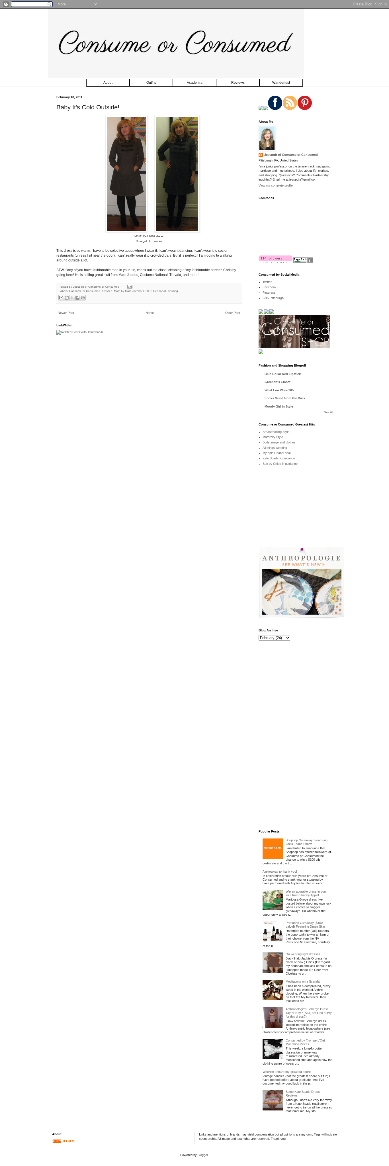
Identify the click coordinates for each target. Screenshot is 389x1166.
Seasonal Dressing (165, 290)
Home (150, 312)
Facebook (270, 287)
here (69, 275)
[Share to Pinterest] (83, 297)
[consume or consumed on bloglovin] (275, 262)
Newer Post (66, 312)
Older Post (232, 312)
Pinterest (269, 292)
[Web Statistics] (63, 1142)
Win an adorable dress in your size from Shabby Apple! (306, 893)
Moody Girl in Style (279, 406)
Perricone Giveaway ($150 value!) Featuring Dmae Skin (305, 924)
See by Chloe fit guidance (280, 463)
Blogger (203, 1155)
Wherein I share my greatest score (287, 1071)
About (107, 83)
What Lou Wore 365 (279, 390)
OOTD (147, 290)
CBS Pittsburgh (273, 298)
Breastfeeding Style (276, 431)
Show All (328, 412)
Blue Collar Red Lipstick (283, 374)
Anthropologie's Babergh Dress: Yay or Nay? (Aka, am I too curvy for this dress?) (309, 1012)
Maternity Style (273, 437)
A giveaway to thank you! (280, 871)
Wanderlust (281, 83)
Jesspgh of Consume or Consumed (96, 286)
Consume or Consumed (84, 290)
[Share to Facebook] (77, 297)
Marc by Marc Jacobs (128, 290)
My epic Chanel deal (276, 453)
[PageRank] (303, 262)
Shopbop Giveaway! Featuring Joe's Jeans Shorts (306, 842)
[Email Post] (129, 286)
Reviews (238, 83)
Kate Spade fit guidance (279, 458)
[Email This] (61, 297)
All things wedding (275, 447)
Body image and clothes (279, 442)
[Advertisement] (301, 510)
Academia (194, 83)
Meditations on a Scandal (303, 981)
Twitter (267, 282)
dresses (107, 290)
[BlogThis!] (66, 297)
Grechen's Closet (277, 382)
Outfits (151, 83)
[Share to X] (72, 297)
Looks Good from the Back (285, 398)
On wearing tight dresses (303, 954)
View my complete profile (276, 185)
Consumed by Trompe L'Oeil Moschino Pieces (305, 1042)
